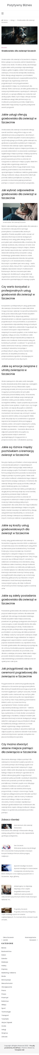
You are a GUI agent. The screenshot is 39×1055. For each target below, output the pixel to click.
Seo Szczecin (18, 846)
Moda (4, 976)
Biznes (4, 948)
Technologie (6, 1012)
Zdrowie (4, 1037)
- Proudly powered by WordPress (19, 1047)
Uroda (4, 1026)
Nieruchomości (7, 983)
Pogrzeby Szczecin (20, 909)
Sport (4, 1008)
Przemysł (5, 997)
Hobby (4, 966)
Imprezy (4, 969)
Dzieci (4, 955)
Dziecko (4, 958)
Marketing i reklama (9, 973)
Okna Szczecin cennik (8, 938)
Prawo (4, 994)
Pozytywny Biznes (19, 5)
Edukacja (5, 962)
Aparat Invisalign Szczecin (23, 866)
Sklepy (4, 1005)
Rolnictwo (5, 1001)
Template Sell (19, 1050)
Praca (4, 990)
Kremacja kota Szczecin (30, 938)
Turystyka (5, 1019)
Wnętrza (5, 1033)
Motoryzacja (6, 980)
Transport (5, 1015)
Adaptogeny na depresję (23, 886)
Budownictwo (7, 951)
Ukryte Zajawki (7, 1022)
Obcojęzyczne (7, 987)
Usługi (4, 47)
